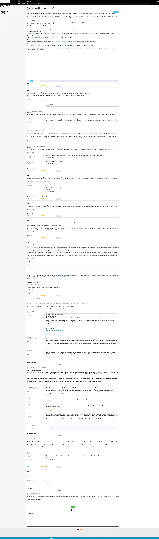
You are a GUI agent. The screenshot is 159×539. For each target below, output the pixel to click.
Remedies (18, 3)
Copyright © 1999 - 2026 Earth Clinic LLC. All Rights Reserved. (79, 534)
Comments (116, 11)
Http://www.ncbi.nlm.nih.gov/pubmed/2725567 (62, 276)
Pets (27, 3)
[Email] (31, 10)
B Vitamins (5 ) (3, 12)
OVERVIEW (2, 8)
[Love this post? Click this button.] (52, 104)
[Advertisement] (52, 63)
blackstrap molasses (40, 37)
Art (31, 455)
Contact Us (44, 3)
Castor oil (28, 45)
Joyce (32, 146)
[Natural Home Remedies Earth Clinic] (19, 1)
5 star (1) (28, 170)
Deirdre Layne (107, 10)
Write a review (59, 237)
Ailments (23, 3)
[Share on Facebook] (27, 10)
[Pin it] (28, 10)
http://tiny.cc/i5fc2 (57, 331)
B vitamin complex (64, 41)
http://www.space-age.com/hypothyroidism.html (54, 330)
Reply (48, 104)
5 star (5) (28, 85)
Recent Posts (39, 3)
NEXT (73, 506)
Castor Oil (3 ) (3, 13)
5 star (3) (28, 295)
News (34, 3)
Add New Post (29, 1)
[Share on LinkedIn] (29, 10)
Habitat (31, 3)
